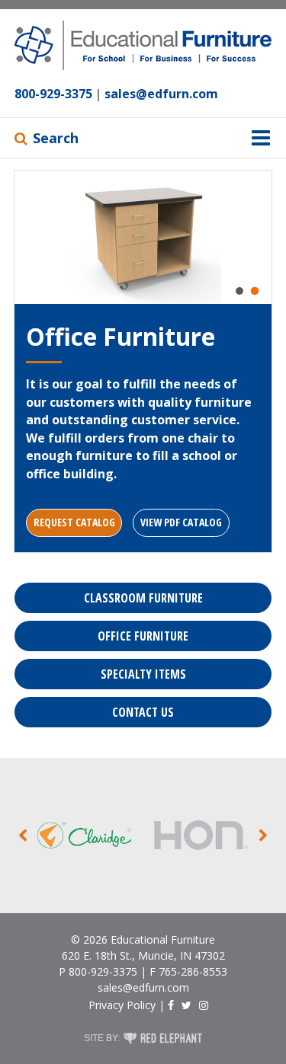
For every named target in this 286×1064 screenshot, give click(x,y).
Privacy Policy (122, 1005)
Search (56, 138)
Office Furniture (143, 636)
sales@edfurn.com (161, 93)
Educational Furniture (163, 939)
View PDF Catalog (181, 522)
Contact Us (143, 712)
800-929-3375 (53, 93)
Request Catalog (74, 522)
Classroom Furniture (143, 598)
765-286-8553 (193, 971)
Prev (22, 835)
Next (263, 835)
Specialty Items (143, 674)
